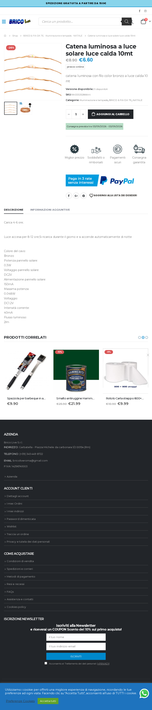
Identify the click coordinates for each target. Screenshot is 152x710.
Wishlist (11, 526)
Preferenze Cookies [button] (20, 701)
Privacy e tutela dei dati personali (28, 541)
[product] (26, 371)
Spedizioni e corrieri (20, 568)
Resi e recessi (15, 584)
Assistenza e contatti (20, 599)
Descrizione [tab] (13, 209)
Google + (76, 195)
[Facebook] (139, 10)
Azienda (12, 476)
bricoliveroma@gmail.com (30, 460)
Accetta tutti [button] (48, 701)
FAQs (10, 591)
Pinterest (83, 195)
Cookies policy (16, 606)
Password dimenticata (21, 518)
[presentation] (9, 72)
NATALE (137, 100)
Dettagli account (18, 496)
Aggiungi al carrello (112, 114)
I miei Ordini (14, 503)
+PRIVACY (103, 663)
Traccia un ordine (18, 534)
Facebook (69, 195)
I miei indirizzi (15, 511)
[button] (139, 337)
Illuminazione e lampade (94, 100)
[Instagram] (145, 10)
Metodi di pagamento (21, 576)
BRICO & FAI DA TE (120, 100)
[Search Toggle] (131, 21)
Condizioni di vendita (20, 561)
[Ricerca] (127, 21)
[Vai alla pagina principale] (5, 35)
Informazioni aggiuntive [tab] (50, 209)
